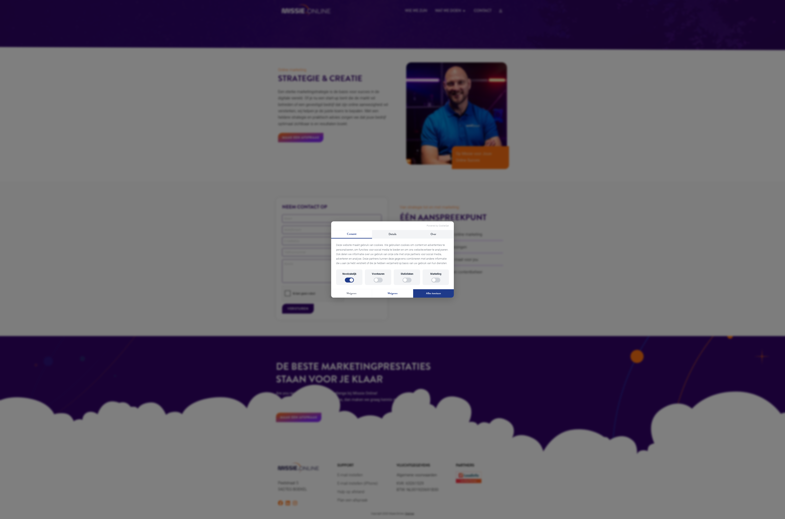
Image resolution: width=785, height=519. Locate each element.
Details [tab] (392, 234)
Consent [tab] (352, 234)
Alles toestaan (433, 293)
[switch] (349, 280)
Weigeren (352, 293)
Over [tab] (433, 234)
